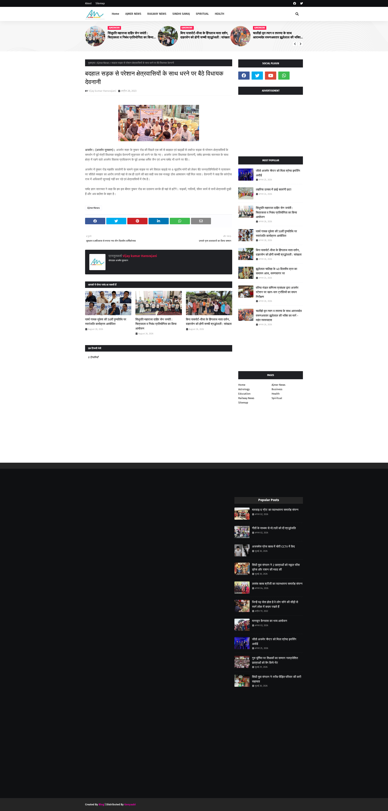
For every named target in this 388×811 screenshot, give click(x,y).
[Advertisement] (270, 124)
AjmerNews (103, 62)
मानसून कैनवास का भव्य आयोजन (269, 621)
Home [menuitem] (115, 14)
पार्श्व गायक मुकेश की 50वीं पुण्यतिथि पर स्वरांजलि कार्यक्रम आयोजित (105, 322)
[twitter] (301, 3)
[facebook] (294, 3)
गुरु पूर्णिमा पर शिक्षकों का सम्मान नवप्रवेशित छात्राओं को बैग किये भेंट (275, 660)
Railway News (246, 398)
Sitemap (100, 3)
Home (241, 384)
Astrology (244, 389)
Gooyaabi (130, 804)
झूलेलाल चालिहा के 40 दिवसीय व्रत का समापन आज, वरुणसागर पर (276, 271)
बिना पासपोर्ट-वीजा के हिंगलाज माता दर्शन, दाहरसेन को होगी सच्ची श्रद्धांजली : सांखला (205, 35)
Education (244, 393)
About (88, 3)
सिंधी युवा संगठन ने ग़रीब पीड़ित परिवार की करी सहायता (276, 679)
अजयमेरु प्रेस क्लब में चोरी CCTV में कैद (273, 546)
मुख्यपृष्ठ (91, 62)
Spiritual (277, 398)
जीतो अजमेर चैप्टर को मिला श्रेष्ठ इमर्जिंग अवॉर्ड (278, 173)
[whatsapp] (284, 76)
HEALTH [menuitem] (219, 14)
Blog (101, 804)
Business (277, 389)
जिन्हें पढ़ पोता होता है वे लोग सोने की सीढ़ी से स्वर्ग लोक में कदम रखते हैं (275, 604)
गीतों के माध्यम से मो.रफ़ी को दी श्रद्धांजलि (274, 528)
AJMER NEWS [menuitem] (133, 14)
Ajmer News (278, 384)
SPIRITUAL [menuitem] (202, 14)
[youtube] (270, 76)
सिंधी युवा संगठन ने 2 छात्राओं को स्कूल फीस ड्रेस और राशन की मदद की (276, 567)
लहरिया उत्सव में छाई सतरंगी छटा (273, 189)
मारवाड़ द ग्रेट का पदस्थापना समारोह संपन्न (275, 510)
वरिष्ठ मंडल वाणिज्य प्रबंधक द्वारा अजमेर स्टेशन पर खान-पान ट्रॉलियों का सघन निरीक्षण (277, 292)
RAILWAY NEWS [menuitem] (156, 14)
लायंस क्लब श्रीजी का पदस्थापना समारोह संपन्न (277, 584)
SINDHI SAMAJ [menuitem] (181, 14)
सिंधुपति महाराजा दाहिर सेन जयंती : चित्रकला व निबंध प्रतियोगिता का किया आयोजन (130, 35)
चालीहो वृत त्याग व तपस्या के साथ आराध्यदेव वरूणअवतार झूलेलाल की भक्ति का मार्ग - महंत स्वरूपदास (276, 35)
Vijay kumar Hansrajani (102, 90)
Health (276, 393)
